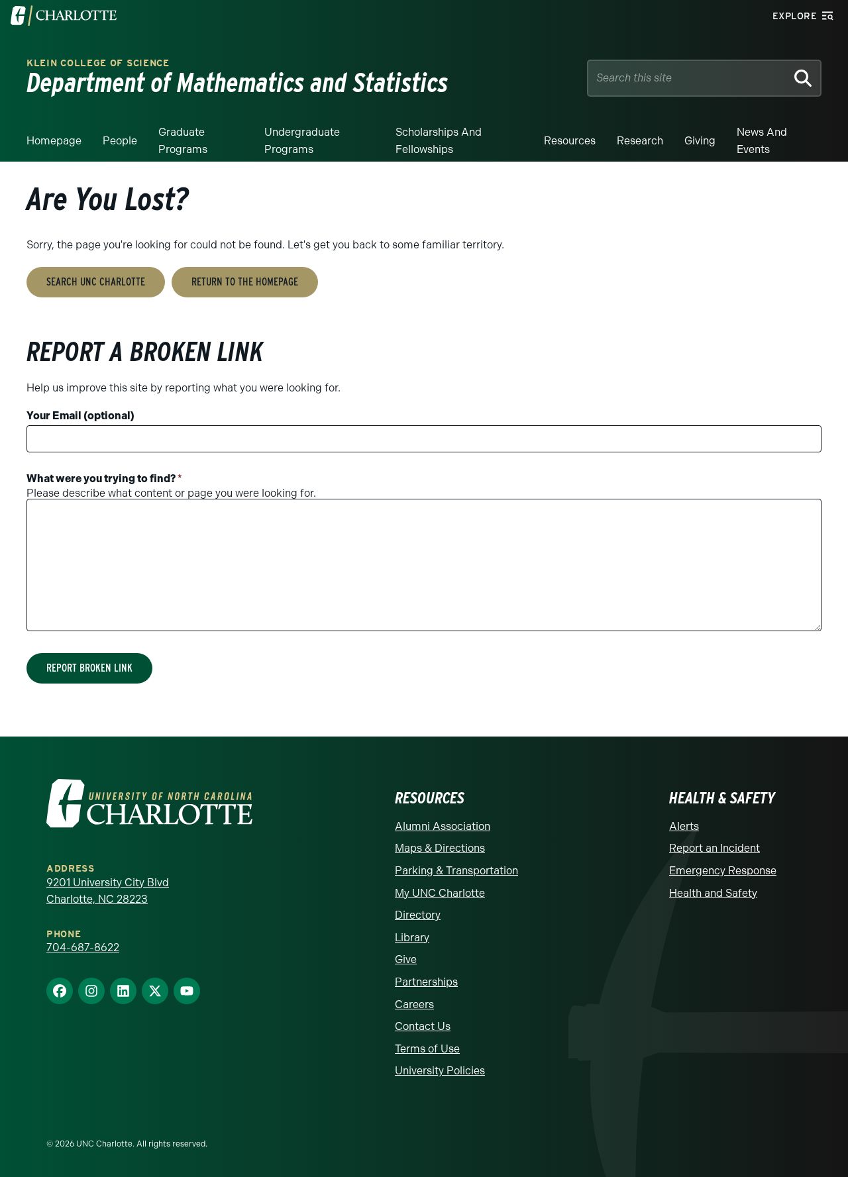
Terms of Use (427, 1049)
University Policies (440, 1070)
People (120, 140)
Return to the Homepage (244, 282)
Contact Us (422, 1026)
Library (412, 937)
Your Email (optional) (80, 415)
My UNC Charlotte (440, 893)
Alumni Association (442, 826)
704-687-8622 (82, 947)
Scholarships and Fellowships (439, 141)
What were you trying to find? (104, 478)
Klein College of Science (98, 63)
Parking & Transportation (456, 870)
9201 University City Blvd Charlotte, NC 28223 (107, 891)
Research (640, 140)
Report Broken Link (89, 668)
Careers (414, 1004)
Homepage (53, 140)
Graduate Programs (182, 141)
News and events (762, 141)
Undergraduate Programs (302, 141)
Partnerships (426, 982)
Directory (418, 915)
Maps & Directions (440, 848)
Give (406, 959)
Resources (570, 140)
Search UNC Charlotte (95, 282)
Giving (700, 140)
